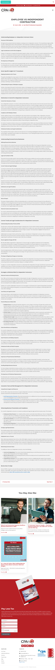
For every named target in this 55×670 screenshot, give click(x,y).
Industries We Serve (5, 653)
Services (3, 655)
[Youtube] (27, 646)
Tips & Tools (3, 657)
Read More (3, 532)
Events (2, 661)
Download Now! (5, 634)
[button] (53, 10)
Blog (2, 659)
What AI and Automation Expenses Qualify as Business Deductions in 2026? (13, 525)
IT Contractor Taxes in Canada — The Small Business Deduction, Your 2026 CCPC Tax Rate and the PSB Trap (40, 526)
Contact (3, 663)
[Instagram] (30, 646)
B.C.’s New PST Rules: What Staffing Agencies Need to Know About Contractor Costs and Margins (13, 565)
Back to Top (21, 662)
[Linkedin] (32, 646)
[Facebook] (22, 646)
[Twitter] (25, 646)
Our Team (3, 651)
